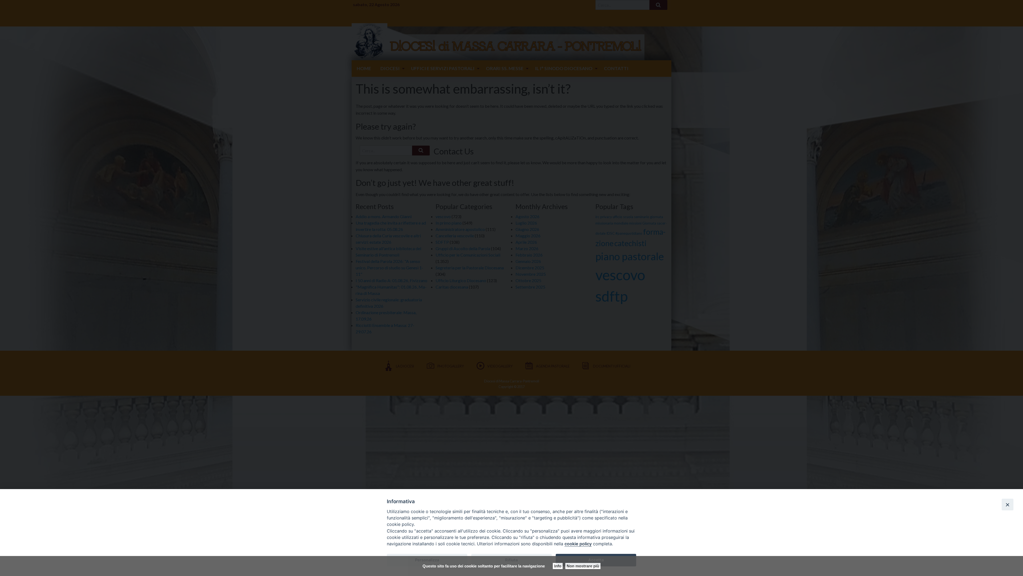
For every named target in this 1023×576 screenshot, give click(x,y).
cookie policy (578, 543)
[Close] (1007, 504)
